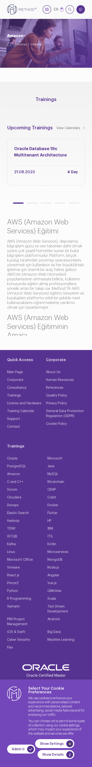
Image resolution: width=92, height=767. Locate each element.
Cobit (51, 497)
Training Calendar (20, 411)
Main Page (15, 372)
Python (12, 591)
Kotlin (51, 544)
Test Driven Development (57, 609)
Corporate (15, 380)
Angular (53, 575)
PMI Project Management (17, 622)
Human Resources (60, 380)
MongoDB (55, 559)
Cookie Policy (56, 424)
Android (53, 619)
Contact (13, 426)
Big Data (54, 632)
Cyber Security (18, 639)
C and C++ (15, 482)
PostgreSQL (16, 466)
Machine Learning (60, 639)
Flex (10, 647)
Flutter (52, 513)
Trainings (20, 44)
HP (49, 521)
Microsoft (55, 458)
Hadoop (13, 521)
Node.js (53, 567)
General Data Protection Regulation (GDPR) (65, 413)
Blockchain (55, 482)
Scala (51, 598)
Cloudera (14, 497)
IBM (50, 528)
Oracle (12, 458)
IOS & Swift (16, 632)
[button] (18, 203)
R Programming (19, 598)
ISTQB (12, 536)
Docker (52, 505)
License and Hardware (24, 403)
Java (50, 466)
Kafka (11, 544)
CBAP (51, 489)
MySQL (52, 474)
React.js (13, 575)
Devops (13, 505)
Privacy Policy (56, 403)
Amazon (36, 44)
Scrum (12, 489)
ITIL (50, 536)
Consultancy (16, 387)
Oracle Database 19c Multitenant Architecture (40, 152)
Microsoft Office (20, 559)
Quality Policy (56, 395)
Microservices (57, 552)
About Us (53, 372)
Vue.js (52, 583)
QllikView (54, 591)
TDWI (11, 528)
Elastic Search (18, 513)
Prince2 (13, 583)
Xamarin (13, 606)
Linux (11, 552)
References (54, 387)
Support (13, 419)
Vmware (13, 567)
